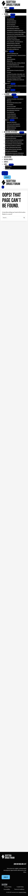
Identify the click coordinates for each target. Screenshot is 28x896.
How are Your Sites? (11, 106)
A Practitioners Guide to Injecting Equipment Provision (16, 86)
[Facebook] (2, 884)
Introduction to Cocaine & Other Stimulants (16, 32)
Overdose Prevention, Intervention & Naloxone (15, 99)
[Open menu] (3, 187)
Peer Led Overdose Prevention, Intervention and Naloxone (14, 48)
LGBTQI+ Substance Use (12, 117)
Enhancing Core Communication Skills (15, 34)
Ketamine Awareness (11, 22)
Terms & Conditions (19, 889)
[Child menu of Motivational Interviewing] (21, 132)
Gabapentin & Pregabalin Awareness (15, 30)
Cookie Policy (20, 887)
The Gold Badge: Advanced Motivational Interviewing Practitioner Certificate (14, 144)
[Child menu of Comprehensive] (15, 97)
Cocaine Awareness (11, 114)
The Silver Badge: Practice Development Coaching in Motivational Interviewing (14, 140)
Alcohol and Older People (12, 26)
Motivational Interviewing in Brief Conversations (14, 103)
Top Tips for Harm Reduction (13, 124)
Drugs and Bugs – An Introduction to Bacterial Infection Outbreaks (15, 42)
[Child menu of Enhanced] (13, 84)
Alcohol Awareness (11, 24)
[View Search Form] (5, 173)
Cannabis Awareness (11, 20)
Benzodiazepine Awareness (13, 28)
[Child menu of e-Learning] (14, 95)
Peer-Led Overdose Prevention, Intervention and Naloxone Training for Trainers (15, 79)
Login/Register (8, 166)
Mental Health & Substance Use (14, 45)
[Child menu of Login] (11, 165)
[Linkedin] (6, 884)
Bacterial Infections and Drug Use (14, 108)
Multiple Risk (9, 61)
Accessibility (7, 889)
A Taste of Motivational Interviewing (13, 147)
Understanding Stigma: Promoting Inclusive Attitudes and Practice (16, 36)
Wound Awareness (11, 59)
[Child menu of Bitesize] (12, 120)
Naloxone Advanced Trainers (13, 92)
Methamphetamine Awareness (13, 125)
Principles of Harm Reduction (13, 39)
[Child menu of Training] (12, 15)
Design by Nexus (22, 892)
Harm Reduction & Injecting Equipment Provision (15, 71)
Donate (7, 177)
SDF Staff (7, 10)
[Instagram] (3, 884)
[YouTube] (5, 884)
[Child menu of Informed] (12, 17)
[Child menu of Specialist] (12, 90)
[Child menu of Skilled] (11, 51)
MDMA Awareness (11, 129)
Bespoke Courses (8, 159)
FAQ (6, 12)
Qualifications (7, 157)
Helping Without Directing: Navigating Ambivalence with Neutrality (13, 150)
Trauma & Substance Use (12, 53)
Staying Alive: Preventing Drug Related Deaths (15, 67)
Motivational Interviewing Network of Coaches (15, 134)
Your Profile (7, 168)
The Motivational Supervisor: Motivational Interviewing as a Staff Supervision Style (14, 154)
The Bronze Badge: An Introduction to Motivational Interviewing (13, 137)
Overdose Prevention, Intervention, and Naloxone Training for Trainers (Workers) (16, 75)
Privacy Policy (7, 887)
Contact (6, 162)
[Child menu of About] (11, 8)
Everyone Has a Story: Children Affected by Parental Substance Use (16, 63)
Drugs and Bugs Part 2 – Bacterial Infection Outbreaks (16, 56)
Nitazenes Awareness (12, 122)
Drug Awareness (10, 18)
